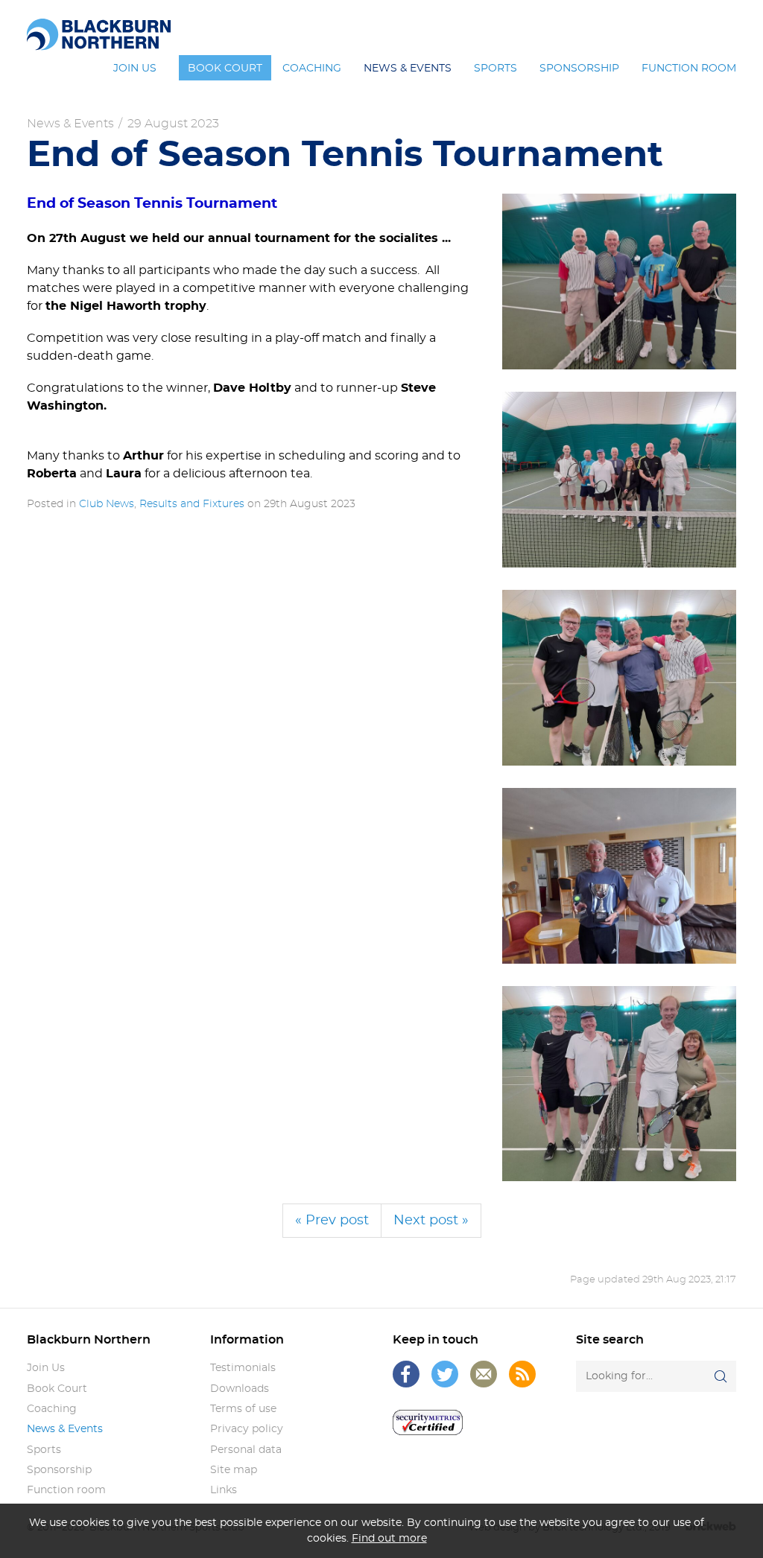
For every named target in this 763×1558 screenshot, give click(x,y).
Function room (66, 1490)
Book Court (57, 1389)
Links (223, 1490)
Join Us (46, 1368)
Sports (44, 1450)
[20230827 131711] (619, 479)
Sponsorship (59, 1470)
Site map (233, 1470)
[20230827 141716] (619, 876)
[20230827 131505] (619, 281)
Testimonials (243, 1368)
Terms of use (243, 1409)
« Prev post (332, 1220)
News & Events (70, 124)
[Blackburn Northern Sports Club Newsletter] (483, 1374)
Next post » (431, 1220)
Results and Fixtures (191, 504)
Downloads (239, 1389)
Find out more (389, 1538)
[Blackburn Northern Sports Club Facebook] (406, 1374)
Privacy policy (246, 1429)
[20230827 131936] (619, 678)
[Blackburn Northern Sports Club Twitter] (444, 1374)
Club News (106, 504)
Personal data (246, 1450)
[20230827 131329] (619, 1083)
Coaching (52, 1409)
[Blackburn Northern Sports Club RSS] (522, 1374)
